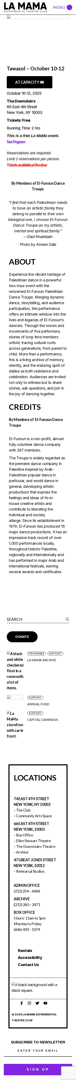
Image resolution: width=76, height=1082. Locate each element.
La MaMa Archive (41, 660)
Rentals (25, 950)
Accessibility (30, 957)
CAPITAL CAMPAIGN (42, 720)
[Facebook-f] (21, 1003)
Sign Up (38, 1069)
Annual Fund (38, 704)
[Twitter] (37, 1003)
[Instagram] (29, 1003)
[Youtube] (45, 1003)
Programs (36, 653)
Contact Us (28, 964)
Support (55, 653)
